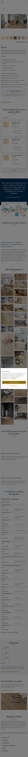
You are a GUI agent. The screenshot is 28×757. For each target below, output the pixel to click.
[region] (14, 378)
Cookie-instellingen (14, 385)
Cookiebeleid (13, 378)
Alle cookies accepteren (14, 382)
